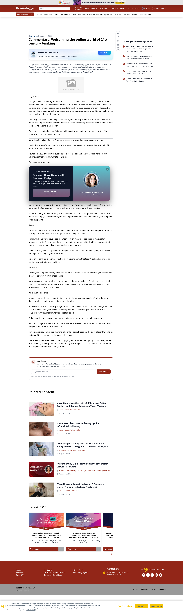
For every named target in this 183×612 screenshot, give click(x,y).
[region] (91, 606)
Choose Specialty (23, 14)
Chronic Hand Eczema (78, 14)
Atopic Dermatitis (65, 14)
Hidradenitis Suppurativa (122, 14)
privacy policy (71, 376)
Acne (56, 14)
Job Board (48, 570)
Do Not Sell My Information (55, 572)
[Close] (179, 606)
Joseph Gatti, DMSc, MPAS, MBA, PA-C (72, 450)
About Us (144, 589)
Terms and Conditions (53, 575)
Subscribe (102, 372)
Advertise (19, 572)
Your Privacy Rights (80, 572)
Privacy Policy (77, 570)
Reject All (141, 606)
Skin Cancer (142, 14)
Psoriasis (134, 14)
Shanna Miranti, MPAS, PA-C (69, 491)
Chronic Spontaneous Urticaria (96, 14)
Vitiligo (149, 14)
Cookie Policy (30, 610)
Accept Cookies (156, 606)
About (18, 570)
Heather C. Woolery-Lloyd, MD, (69, 470)
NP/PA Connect (80, 8)
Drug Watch (109, 14)
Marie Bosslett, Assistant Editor (70, 410)
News (87, 8)
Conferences (103, 8)
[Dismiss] (107, 169)
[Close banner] (180, 2)
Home (135, 589)
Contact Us (20, 575)
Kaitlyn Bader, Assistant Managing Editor (95, 470)
